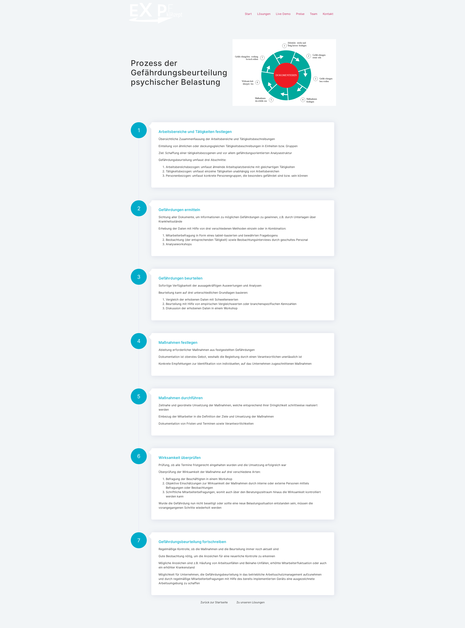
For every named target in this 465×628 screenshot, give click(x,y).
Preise (300, 14)
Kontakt (328, 14)
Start (248, 14)
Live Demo (283, 14)
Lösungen (263, 14)
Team (313, 14)
